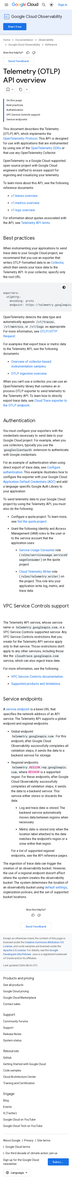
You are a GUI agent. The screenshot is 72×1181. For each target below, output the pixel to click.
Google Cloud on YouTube (19, 1119)
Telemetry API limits (35, 223)
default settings (56, 887)
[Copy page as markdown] (20, 89)
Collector (57, 262)
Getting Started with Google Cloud (24, 1064)
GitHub (7, 1057)
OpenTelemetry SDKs (46, 148)
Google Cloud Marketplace (19, 997)
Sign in (62, 4)
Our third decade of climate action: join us (31, 1153)
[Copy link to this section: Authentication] (39, 421)
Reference (51, 44)
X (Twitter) (10, 1113)
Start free (15, 26)
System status (12, 1040)
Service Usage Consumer (37, 550)
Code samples (12, 1070)
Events (7, 1106)
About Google (11, 1140)
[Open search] (43, 4)
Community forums (15, 1021)
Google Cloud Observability (36, 16)
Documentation (24, 39)
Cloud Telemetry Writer (35, 571)
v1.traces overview (24, 196)
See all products (13, 985)
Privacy (28, 1140)
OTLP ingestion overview (28, 373)
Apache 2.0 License (14, 950)
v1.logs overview (23, 210)
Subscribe (59, 1162)
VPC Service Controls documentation (37, 676)
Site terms (43, 1140)
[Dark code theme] (64, 287)
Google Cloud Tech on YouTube (22, 1126)
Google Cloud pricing (16, 991)
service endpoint (17, 709)
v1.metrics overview (25, 203)
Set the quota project (31, 521)
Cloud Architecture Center (19, 1076)
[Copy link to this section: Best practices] (39, 238)
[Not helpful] (34, 53)
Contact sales (11, 1004)
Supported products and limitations (35, 684)
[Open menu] (6, 5)
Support (8, 1027)
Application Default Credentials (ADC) (29, 482)
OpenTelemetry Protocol (20, 138)
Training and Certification (19, 1083)
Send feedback (18, 61)
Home (6, 39)
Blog (6, 1100)
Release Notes (12, 1034)
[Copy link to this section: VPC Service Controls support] (7, 612)
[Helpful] (28, 53)
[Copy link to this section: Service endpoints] (46, 699)
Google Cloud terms (17, 1146)
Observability (45, 39)
